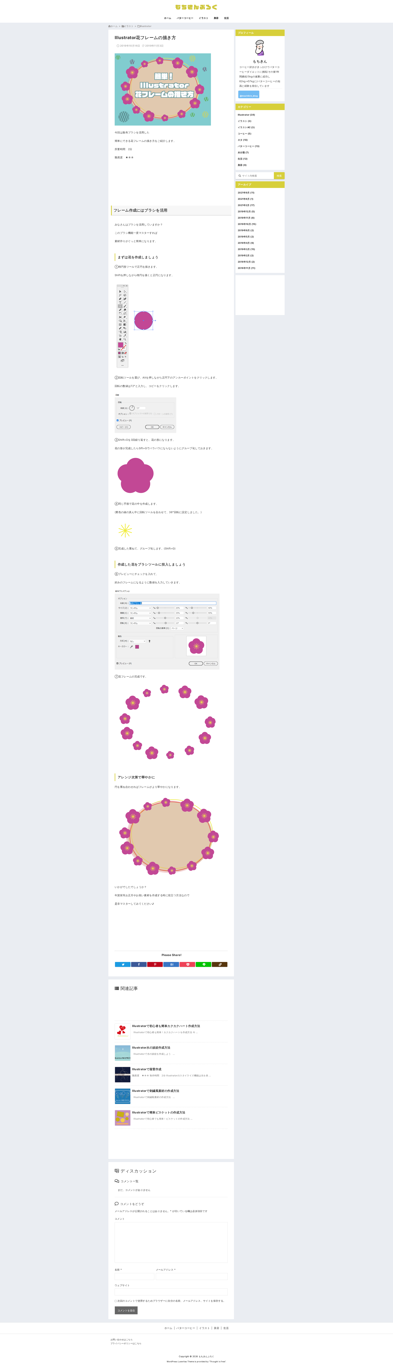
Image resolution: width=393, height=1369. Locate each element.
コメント (120, 1218)
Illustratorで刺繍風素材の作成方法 (155, 1090)
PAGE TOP (382, 1325)
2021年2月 (246, 205)
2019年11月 (246, 217)
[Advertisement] (171, 177)
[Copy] (219, 964)
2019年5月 (246, 236)
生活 (243, 158)
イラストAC (246, 127)
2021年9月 (246, 192)
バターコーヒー (249, 146)
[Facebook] (139, 964)
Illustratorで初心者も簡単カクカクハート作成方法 (166, 1026)
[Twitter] (122, 964)
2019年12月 (246, 211)
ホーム (114, 26)
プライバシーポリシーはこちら (126, 1343)
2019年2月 (246, 255)
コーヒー (244, 133)
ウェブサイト (122, 1285)
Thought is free (217, 1361)
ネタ (243, 139)
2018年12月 (246, 261)
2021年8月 (245, 198)
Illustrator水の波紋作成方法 (151, 1047)
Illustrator (145, 26)
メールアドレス (166, 1269)
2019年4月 (246, 242)
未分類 (243, 152)
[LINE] (203, 964)
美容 (242, 165)
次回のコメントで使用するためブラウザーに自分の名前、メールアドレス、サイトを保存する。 (171, 1300)
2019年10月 (247, 224)
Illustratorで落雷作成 (146, 1069)
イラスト (129, 26)
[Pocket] (187, 964)
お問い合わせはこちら (122, 1339)
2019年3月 (246, 249)
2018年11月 (246, 268)
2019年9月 (246, 230)
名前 (118, 1269)
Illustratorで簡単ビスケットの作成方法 (158, 1112)
